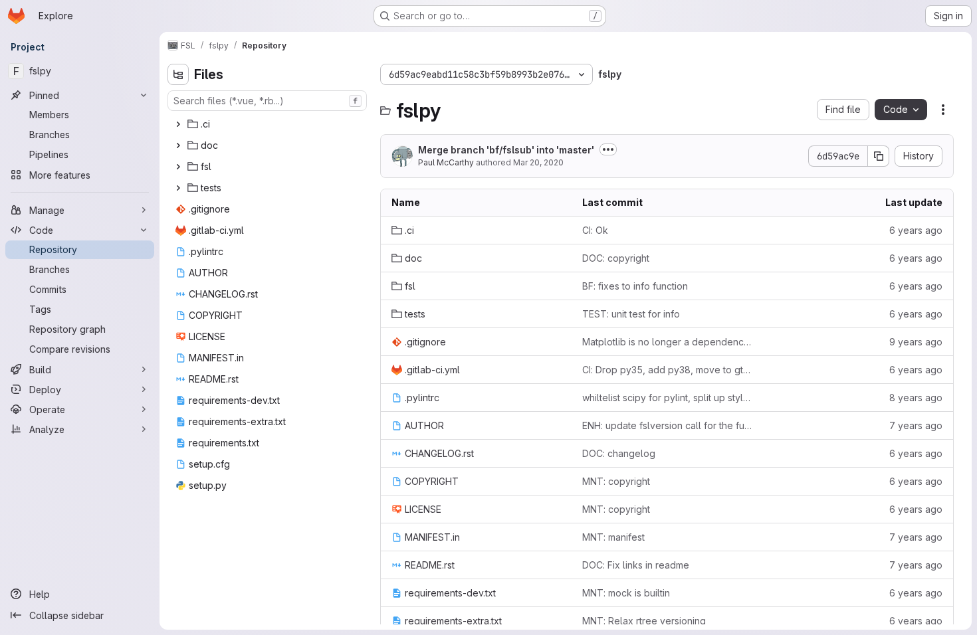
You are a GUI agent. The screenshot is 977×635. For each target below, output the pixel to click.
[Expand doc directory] (178, 145)
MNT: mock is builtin (626, 592)
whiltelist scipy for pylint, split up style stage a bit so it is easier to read (667, 397)
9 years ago (915, 341)
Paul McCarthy (446, 162)
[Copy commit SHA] (878, 156)
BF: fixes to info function (635, 286)
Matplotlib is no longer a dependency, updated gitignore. (667, 341)
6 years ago (915, 230)
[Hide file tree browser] (178, 74)
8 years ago (915, 397)
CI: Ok (595, 230)
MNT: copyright (616, 481)
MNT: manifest (613, 537)
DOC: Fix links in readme (635, 565)
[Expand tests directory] (178, 188)
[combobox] (267, 100)
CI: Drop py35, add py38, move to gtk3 (667, 369)
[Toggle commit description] (608, 149)
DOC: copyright (615, 258)
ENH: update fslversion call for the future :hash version (667, 425)
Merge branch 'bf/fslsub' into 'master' (506, 149)
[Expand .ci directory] (178, 124)
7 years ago (915, 425)
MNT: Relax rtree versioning (644, 620)
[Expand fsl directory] (178, 167)
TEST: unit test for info (631, 313)
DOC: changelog (618, 453)
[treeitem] (268, 124)
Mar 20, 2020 (538, 162)
